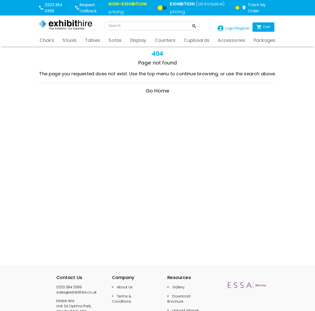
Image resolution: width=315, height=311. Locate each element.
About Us (125, 287)
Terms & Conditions (121, 299)
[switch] (160, 8)
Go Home (157, 90)
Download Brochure (178, 299)
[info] (237, 8)
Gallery (178, 287)
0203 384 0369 (69, 287)
